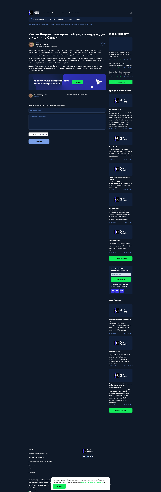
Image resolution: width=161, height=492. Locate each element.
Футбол (52, 19)
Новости (46, 13)
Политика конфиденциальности (38, 453)
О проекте (32, 472)
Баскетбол (61, 19)
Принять (59, 486)
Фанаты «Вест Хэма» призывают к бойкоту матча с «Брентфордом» (120, 73)
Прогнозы (63, 13)
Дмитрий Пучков (42, 44)
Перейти (77, 82)
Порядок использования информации (40, 461)
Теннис (70, 19)
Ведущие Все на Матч (116, 109)
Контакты (31, 449)
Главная (31, 24)
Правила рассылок (34, 465)
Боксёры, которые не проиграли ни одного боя (120, 320)
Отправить (39, 141)
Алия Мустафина (114, 240)
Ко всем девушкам (121, 258)
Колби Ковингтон (114, 351)
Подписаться (120, 279)
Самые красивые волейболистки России (119, 178)
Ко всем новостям (121, 82)
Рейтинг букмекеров (40, 19)
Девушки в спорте (75, 13)
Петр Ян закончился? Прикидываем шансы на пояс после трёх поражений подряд (120, 385)
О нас (30, 469)
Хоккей (78, 19)
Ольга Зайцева (114, 208)
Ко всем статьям (120, 410)
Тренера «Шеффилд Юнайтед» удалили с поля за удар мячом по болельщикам (120, 54)
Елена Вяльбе (113, 147)
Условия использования (36, 457)
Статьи (54, 13)
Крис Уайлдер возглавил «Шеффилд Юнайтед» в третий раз (120, 64)
